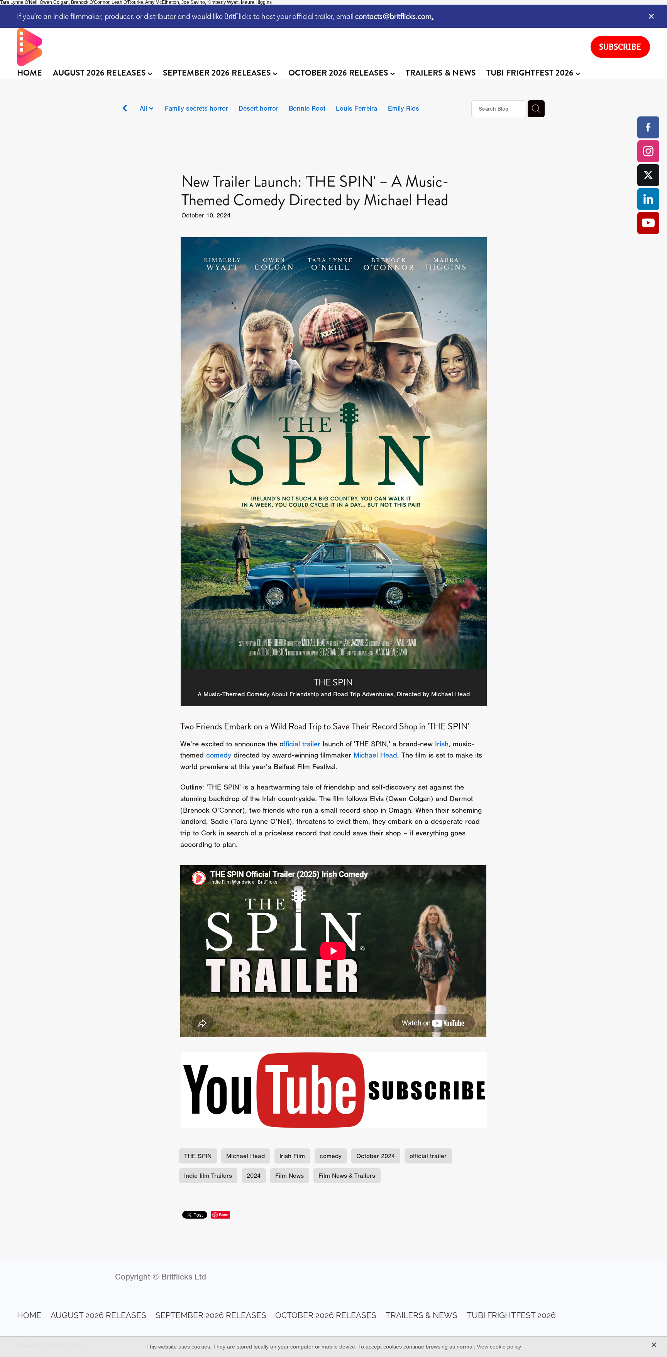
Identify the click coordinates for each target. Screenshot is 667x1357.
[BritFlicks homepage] (296, 47)
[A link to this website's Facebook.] (648, 127)
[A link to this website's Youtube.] (648, 223)
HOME (29, 73)
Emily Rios (403, 108)
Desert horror (258, 108)
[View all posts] (124, 109)
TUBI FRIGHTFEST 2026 (531, 73)
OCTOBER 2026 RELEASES (339, 73)
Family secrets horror (196, 108)
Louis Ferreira (356, 108)
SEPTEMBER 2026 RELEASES (218, 73)
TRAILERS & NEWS (441, 73)
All (144, 108)
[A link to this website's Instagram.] (648, 151)
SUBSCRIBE (620, 46)
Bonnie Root (307, 108)
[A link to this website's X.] (648, 175)
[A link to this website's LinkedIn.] (648, 199)
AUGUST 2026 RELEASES (100, 73)
